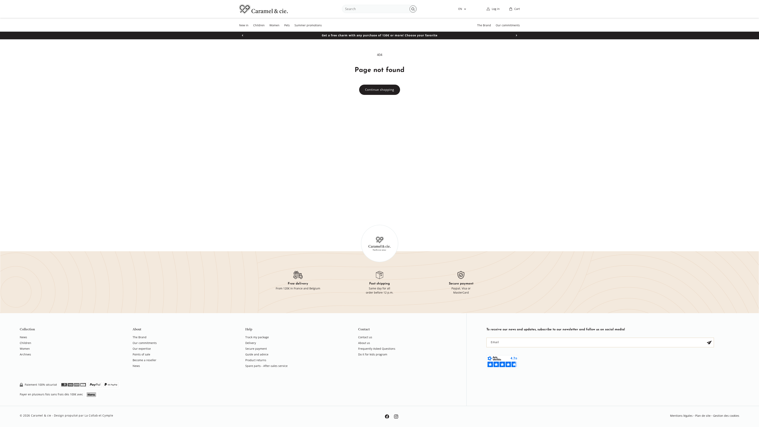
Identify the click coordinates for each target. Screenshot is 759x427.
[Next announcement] (516, 35)
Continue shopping (379, 90)
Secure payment (256, 348)
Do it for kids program (372, 354)
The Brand (139, 337)
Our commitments (145, 343)
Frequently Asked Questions (376, 348)
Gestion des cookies (726, 416)
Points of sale (141, 354)
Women (25, 348)
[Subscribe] (709, 342)
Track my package (257, 337)
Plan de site (703, 416)
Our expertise (142, 348)
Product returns (255, 360)
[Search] (413, 9)
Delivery (250, 343)
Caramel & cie (41, 415)
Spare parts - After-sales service (266, 366)
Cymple (107, 415)
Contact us (365, 337)
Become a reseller (144, 360)
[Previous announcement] (242, 35)
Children (25, 343)
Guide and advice (256, 354)
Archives (25, 354)
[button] (514, 9)
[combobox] (379, 9)
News (23, 337)
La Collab (91, 415)
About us (364, 343)
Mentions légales (681, 416)
